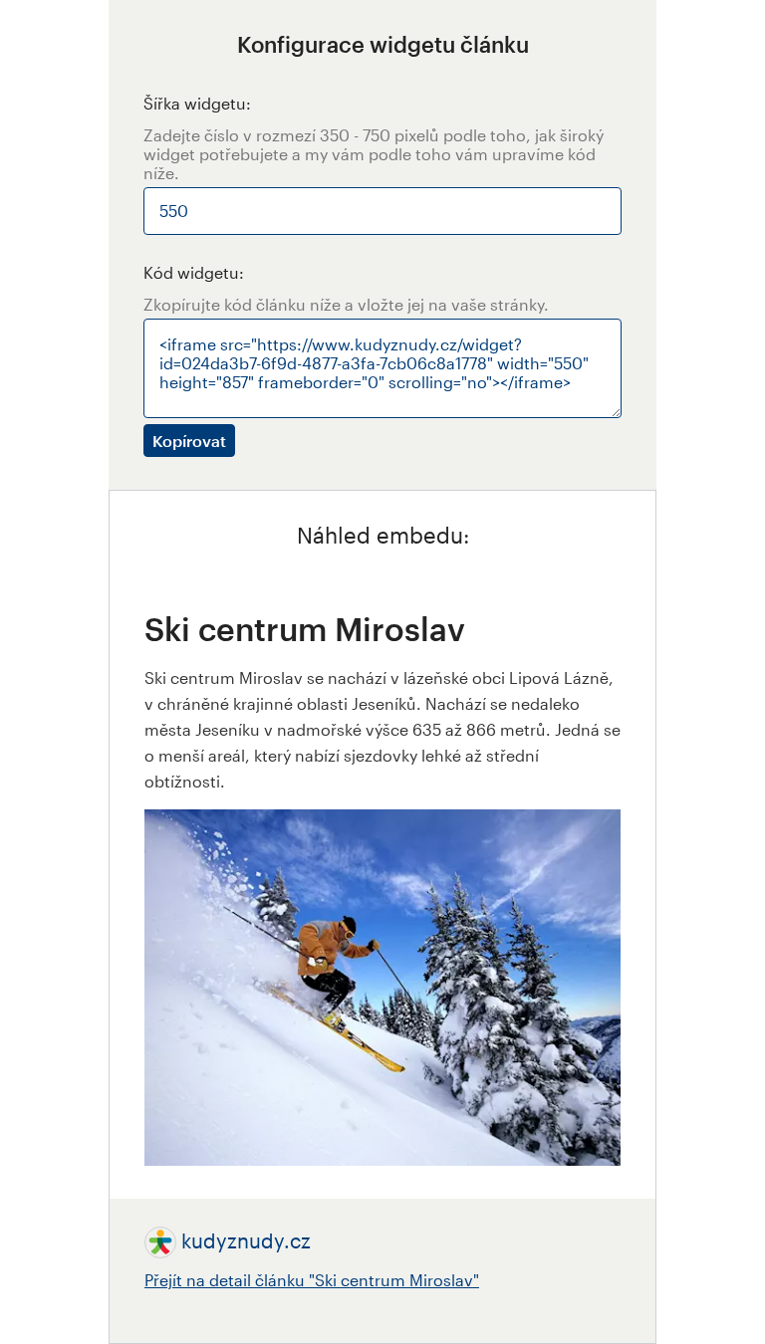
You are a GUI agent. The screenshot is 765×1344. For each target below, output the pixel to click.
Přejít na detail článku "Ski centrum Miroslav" (311, 1279)
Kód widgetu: (193, 272)
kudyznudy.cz (246, 1240)
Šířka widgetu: (197, 103)
